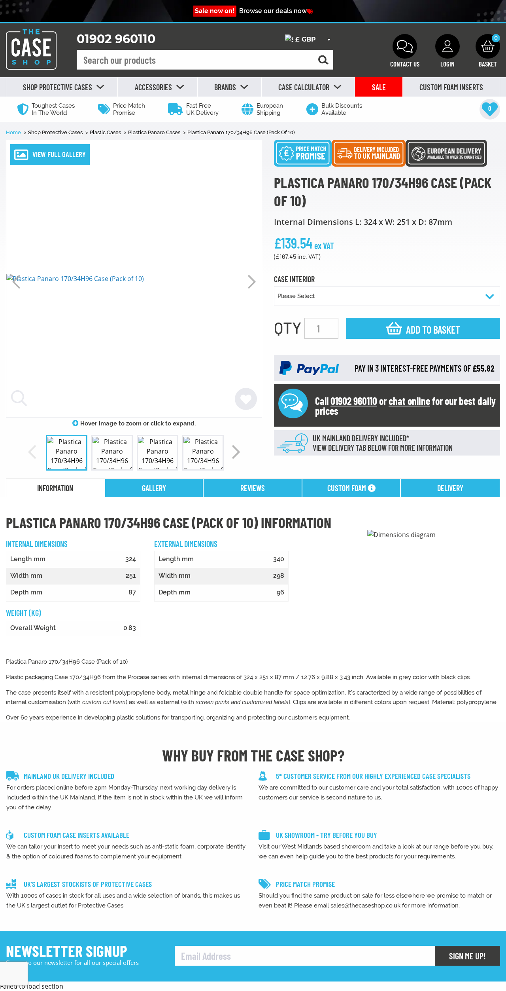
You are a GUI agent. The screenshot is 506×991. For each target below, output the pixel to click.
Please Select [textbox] (296, 296)
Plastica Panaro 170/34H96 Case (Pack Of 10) (241, 132)
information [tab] (55, 488)
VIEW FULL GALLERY (59, 154)
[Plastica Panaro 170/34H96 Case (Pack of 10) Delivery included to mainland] (369, 152)
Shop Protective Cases (56, 132)
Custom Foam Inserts (451, 87)
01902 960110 (116, 39)
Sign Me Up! (467, 956)
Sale (379, 87)
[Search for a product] (323, 60)
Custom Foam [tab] (347, 488)
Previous (16, 282)
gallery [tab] (154, 488)
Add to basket (433, 329)
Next (252, 282)
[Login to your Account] (447, 46)
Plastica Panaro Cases (154, 132)
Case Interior (294, 279)
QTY (287, 327)
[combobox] (307, 39)
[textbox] (307, 40)
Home (14, 132)
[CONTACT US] (404, 46)
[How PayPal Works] (309, 367)
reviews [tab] (252, 488)
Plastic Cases (106, 132)
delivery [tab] (450, 488)
